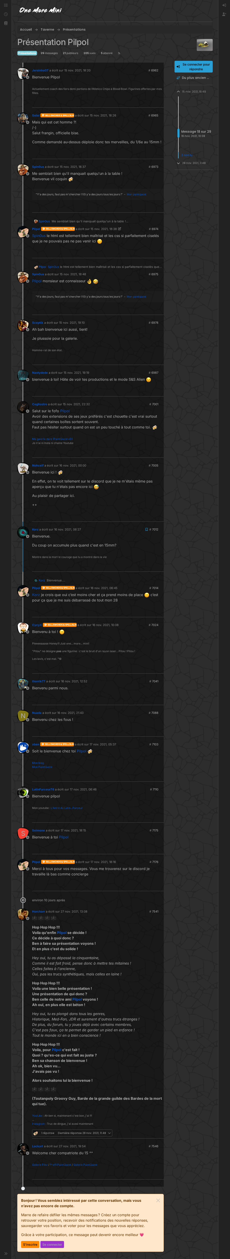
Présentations (27, 53)
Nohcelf (38, 465)
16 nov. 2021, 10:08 (105, 625)
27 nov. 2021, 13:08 (74, 911)
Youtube (37, 1115)
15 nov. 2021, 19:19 (76, 372)
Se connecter (52, 1244)
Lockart (37, 1146)
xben (35, 744)
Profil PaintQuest (60, 1164)
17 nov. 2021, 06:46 (83, 789)
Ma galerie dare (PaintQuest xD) (52, 439)
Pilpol (36, 229)
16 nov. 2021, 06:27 (67, 529)
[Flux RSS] (119, 53)
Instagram (38, 1123)
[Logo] (40, 10)
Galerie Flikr (40, 1164)
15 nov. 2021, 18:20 (77, 70)
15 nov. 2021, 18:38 (104, 229)
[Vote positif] (154, 102)
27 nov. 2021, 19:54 (72, 1146)
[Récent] (6, 14)
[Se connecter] (224, 5)
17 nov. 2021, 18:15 (73, 830)
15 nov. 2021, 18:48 (73, 274)
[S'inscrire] (224, 14)
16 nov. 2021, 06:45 (104, 588)
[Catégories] (6, 5)
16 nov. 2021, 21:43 (70, 713)
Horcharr (38, 911)
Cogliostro (39, 404)
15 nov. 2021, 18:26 (103, 115)
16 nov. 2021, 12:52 (74, 681)
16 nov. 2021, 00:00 (72, 465)
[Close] (158, 1200)
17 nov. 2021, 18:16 (103, 862)
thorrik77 (38, 681)
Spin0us (38, 166)
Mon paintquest (136, 194)
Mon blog (38, 763)
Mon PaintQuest (42, 767)
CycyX (37, 625)
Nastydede (40, 372)
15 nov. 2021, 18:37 (73, 166)
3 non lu (186, 155)
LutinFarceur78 (43, 789)
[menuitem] (224, 5)
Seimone (38, 830)
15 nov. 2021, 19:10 (72, 322)
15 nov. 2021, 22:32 (76, 404)
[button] (6, 23)
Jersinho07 (40, 70)
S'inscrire (30, 1244)
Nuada (37, 713)
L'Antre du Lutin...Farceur (67, 808)
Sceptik (37, 322)
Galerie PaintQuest (85, 1164)
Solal (36, 115)
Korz (35, 529)
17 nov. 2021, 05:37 (103, 744)
